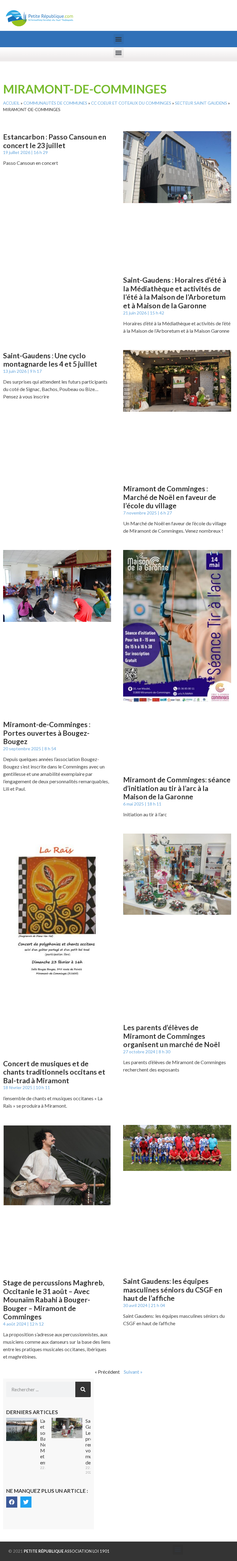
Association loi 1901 (67, 1551)
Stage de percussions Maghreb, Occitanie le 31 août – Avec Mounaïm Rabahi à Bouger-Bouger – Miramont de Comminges (53, 1299)
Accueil (11, 103)
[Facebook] (11, 1502)
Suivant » (133, 1372)
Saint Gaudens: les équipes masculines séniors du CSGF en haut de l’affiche (172, 1289)
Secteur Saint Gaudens (201, 103)
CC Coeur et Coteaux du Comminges (131, 103)
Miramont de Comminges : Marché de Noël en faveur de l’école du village (169, 497)
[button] (119, 39)
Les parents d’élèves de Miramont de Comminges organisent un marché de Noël (171, 1036)
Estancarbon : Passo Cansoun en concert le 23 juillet (54, 141)
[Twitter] (25, 1502)
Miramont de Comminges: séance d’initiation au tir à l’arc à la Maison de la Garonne (177, 788)
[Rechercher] (83, 1389)
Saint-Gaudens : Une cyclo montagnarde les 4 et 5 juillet (50, 359)
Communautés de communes (55, 103)
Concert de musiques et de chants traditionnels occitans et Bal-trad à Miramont (54, 1072)
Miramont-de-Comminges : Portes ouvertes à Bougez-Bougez (46, 733)
